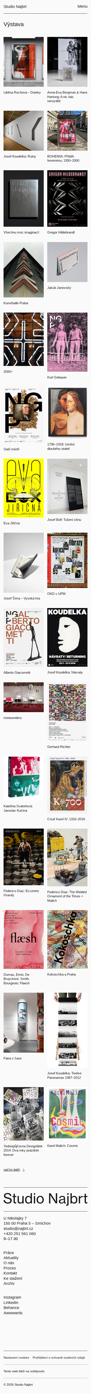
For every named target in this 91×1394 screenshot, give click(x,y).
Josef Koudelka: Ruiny (20, 156)
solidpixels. (37, 1371)
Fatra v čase (13, 1058)
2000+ (8, 371)
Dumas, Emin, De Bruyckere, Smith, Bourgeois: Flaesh (17, 979)
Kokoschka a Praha (61, 974)
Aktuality (11, 1258)
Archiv (9, 1283)
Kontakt (10, 1273)
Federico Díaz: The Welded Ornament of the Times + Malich (67, 896)
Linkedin (11, 1302)
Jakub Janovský (59, 288)
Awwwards (13, 1313)
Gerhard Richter (58, 747)
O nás (9, 1263)
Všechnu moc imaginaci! (21, 232)
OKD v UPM (56, 594)
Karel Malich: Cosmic (62, 1146)
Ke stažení (13, 1278)
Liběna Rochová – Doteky (22, 92)
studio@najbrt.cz (18, 1228)
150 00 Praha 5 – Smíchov (27, 1223)
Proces (10, 1268)
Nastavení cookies (16, 1357)
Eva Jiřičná (12, 523)
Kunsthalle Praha (16, 303)
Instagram (12, 1297)
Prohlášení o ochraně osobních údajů (59, 1357)
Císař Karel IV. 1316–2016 (66, 819)
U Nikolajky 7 (15, 1218)
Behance (11, 1307)
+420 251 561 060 (20, 1233)
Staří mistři (11, 449)
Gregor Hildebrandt (61, 232)
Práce (9, 1253)
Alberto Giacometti (17, 672)
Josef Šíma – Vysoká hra (22, 598)
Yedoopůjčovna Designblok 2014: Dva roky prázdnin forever (23, 1150)
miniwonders (13, 718)
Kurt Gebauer (57, 377)
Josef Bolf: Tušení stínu (64, 519)
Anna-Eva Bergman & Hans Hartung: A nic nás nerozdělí (67, 97)
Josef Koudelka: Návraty (65, 672)
